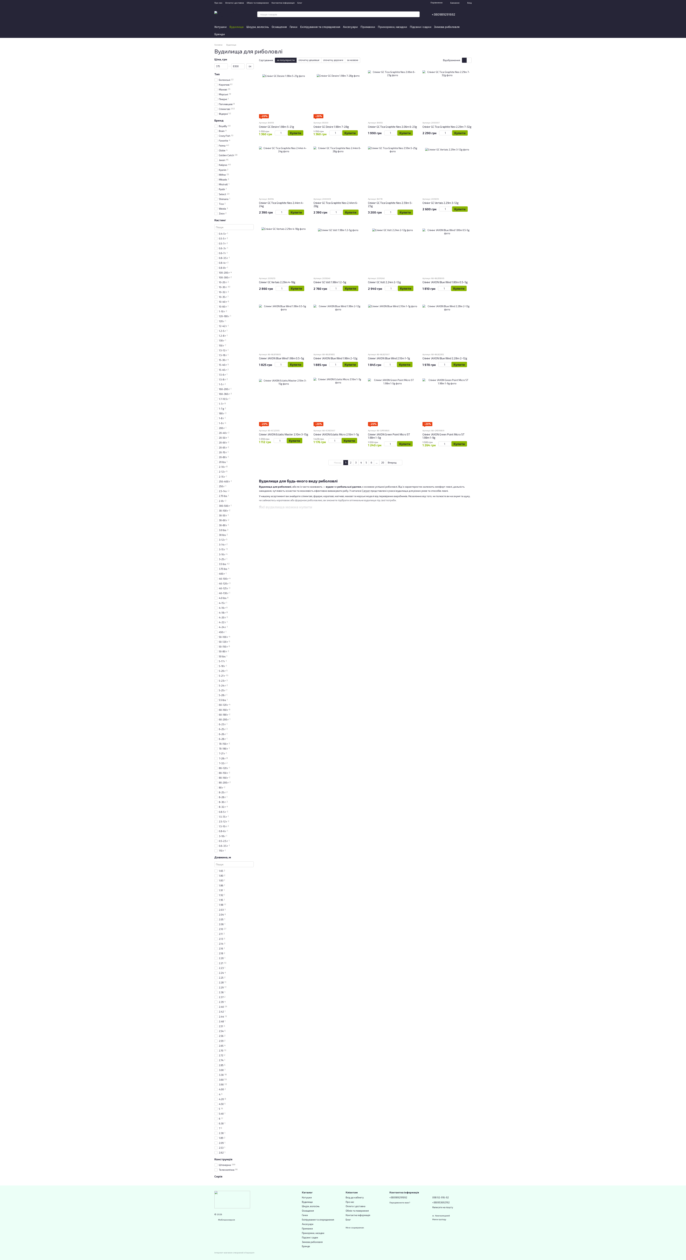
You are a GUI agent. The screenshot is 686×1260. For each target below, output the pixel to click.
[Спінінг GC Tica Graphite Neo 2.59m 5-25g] (392, 170)
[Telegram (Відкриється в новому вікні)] (320, 2)
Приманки (368, 26)
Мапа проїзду (439, 1219)
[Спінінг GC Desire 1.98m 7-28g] (338, 93)
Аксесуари (350, 26)
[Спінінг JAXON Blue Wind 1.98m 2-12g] (338, 325)
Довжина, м (222, 857)
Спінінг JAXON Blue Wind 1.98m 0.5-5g (281, 358)
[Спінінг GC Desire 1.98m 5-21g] (283, 93)
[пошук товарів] (417, 14)
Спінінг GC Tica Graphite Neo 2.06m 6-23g (392, 126)
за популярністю (286, 60)
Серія (218, 1176)
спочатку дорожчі (333, 60)
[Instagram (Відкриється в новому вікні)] (307, 2)
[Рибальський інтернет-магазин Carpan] (232, 1199)
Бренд (218, 120)
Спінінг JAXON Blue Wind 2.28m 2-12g (444, 358)
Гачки (293, 26)
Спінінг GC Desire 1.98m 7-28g (331, 126)
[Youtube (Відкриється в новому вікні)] (315, 2)
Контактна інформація (283, 2)
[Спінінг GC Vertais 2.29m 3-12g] (447, 170)
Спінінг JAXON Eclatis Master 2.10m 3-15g (283, 434)
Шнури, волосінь (257, 26)
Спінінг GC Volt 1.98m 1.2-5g (330, 282)
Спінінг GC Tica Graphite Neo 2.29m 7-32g (446, 126)
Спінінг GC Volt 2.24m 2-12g (384, 282)
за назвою (352, 60)
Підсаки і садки (420, 26)
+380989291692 (443, 14)
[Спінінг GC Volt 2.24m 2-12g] (392, 249)
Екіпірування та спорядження (320, 26)
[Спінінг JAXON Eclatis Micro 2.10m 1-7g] (338, 401)
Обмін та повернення (258, 2)
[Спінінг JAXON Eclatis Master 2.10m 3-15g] (283, 401)
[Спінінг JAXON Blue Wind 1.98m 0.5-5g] (283, 325)
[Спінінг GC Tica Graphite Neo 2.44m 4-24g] (283, 170)
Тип (217, 74)
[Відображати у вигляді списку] (469, 60)
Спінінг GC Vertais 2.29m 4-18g (277, 282)
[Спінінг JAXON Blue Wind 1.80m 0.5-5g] (447, 249)
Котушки (220, 26)
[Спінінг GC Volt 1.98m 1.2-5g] (338, 249)
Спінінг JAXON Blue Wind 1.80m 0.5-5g (445, 282)
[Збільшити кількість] (285, 133)
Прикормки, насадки (392, 26)
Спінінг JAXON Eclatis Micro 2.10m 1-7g (336, 434)
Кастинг (220, 220)
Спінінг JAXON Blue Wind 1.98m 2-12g (335, 358)
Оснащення (279, 26)
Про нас (218, 2)
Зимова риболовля (446, 26)
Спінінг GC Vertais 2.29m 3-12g (440, 202)
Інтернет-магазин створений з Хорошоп (234, 1252)
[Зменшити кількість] (276, 133)
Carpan (366, 490)
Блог (299, 2)
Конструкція (223, 1159)
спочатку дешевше (309, 60)
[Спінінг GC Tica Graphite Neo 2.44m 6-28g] (338, 170)
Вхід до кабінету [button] (355, 1197)
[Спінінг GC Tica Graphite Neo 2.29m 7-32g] (447, 93)
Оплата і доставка (234, 2)
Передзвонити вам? (399, 1202)
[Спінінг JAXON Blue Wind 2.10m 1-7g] (392, 325)
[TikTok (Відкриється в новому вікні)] (311, 2)
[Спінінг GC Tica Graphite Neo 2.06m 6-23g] (392, 93)
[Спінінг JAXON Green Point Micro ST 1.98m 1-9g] (447, 401)
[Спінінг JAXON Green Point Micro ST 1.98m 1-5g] (392, 401)
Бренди (219, 34)
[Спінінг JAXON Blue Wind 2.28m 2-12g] (447, 325)
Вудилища (236, 26)
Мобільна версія (226, 1219)
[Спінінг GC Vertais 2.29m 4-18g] (283, 249)
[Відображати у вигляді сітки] (464, 60)
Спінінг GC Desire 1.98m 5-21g (276, 126)
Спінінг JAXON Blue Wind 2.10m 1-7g (389, 358)
